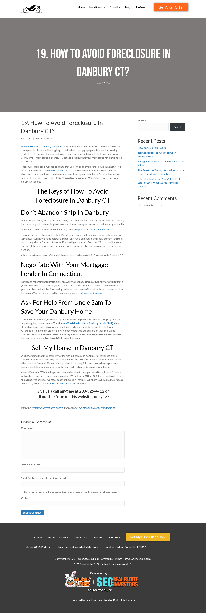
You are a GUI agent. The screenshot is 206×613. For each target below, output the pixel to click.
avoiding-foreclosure (43, 407)
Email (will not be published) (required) (43, 478)
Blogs (128, 7)
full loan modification (91, 292)
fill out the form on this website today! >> (72, 396)
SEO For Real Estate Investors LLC (112, 564)
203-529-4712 (91, 391)
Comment (27, 428)
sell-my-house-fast (106, 407)
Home (81, 7)
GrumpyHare (120, 558)
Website (26, 497)
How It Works (97, 7)
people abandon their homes (93, 229)
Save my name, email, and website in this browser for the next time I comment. (70, 491)
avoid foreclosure (85, 407)
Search (142, 120)
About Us (115, 7)
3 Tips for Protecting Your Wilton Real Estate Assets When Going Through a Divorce (159, 182)
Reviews (140, 7)
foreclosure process (63, 170)
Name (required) (31, 464)
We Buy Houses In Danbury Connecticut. (43, 146)
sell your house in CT (60, 383)
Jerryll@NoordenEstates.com (81, 546)
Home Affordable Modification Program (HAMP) (85, 323)
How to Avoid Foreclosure (152, 147)
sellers (59, 407)
